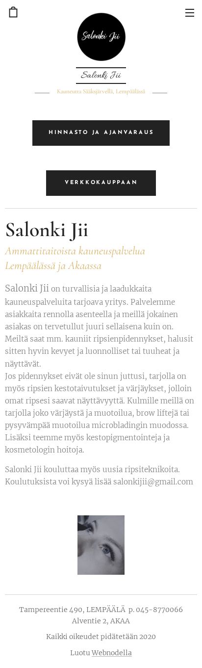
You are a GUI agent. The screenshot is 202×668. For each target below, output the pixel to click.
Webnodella (112, 652)
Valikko (190, 12)
